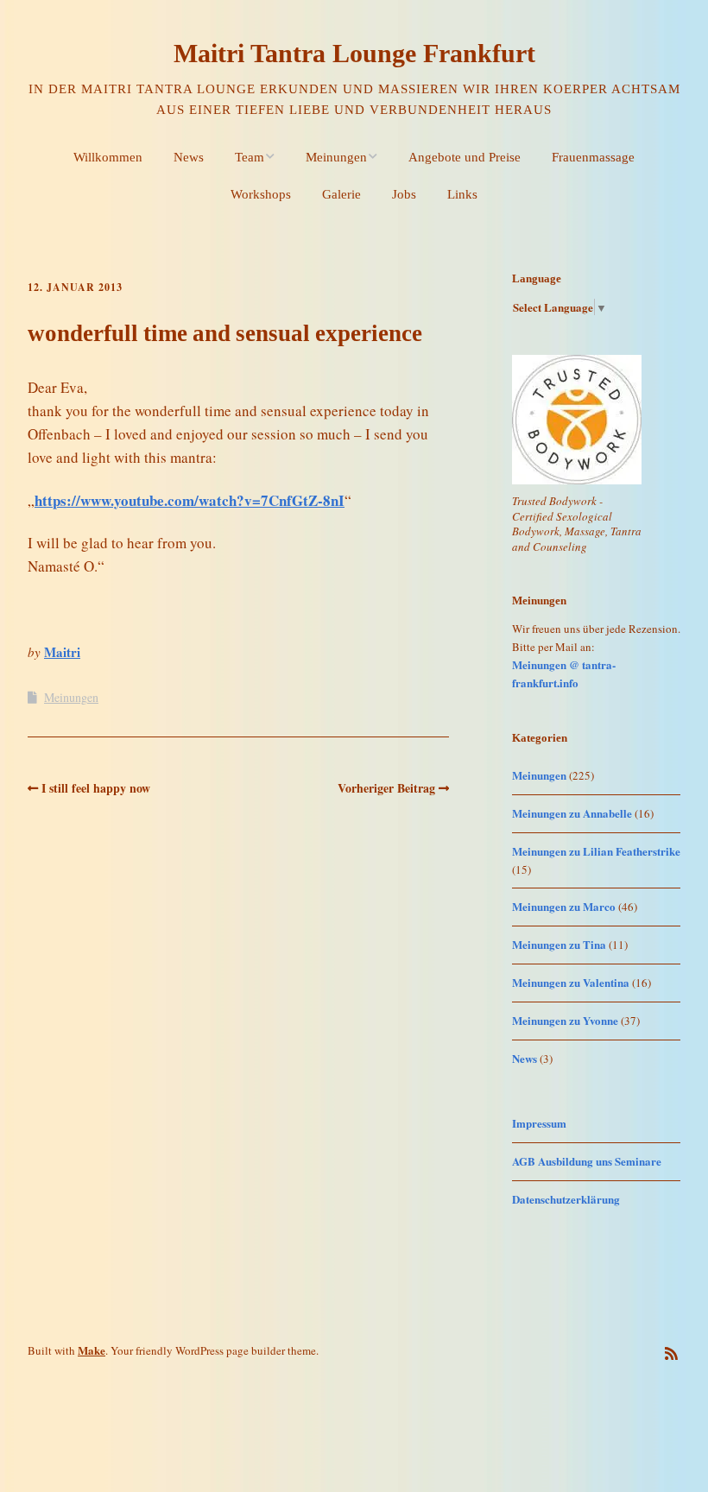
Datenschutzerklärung (566, 1199)
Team (249, 157)
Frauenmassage (593, 157)
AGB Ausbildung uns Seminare (586, 1161)
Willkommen (107, 157)
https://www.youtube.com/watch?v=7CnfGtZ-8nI (190, 500)
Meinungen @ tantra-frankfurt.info (564, 673)
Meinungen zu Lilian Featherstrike (596, 851)
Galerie (341, 194)
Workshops (261, 194)
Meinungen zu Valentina (570, 982)
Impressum (539, 1123)
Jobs (404, 194)
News (189, 157)
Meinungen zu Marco (564, 906)
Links (462, 194)
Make (91, 1350)
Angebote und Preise (464, 157)
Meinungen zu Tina (559, 944)
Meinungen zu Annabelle (572, 813)
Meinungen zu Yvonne (565, 1020)
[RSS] (671, 1353)
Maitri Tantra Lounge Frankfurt (354, 53)
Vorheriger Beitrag (386, 788)
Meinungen (336, 157)
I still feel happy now (95, 788)
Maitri (62, 651)
